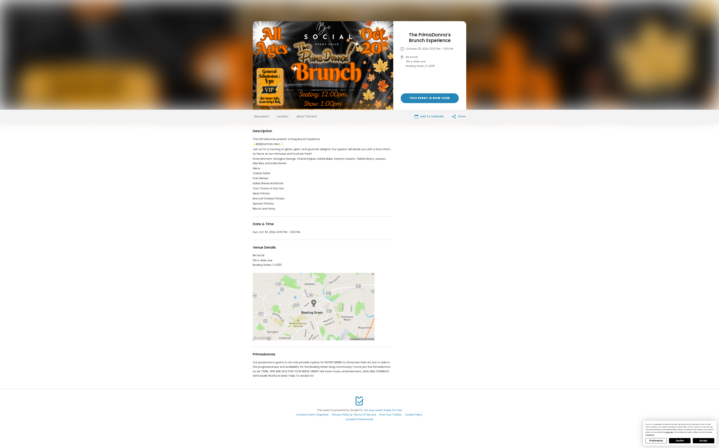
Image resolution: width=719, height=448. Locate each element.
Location (282, 116)
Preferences (656, 440)
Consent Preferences (359, 419)
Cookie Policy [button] (669, 432)
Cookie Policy (413, 415)
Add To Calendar (432, 116)
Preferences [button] (650, 435)
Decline (680, 440)
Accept (703, 440)
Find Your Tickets (391, 415)
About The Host (307, 116)
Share (461, 116)
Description (261, 116)
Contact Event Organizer (312, 415)
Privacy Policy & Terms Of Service (354, 415)
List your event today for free (383, 410)
